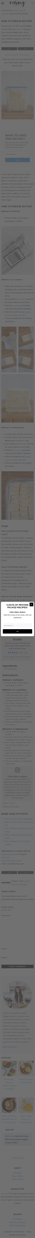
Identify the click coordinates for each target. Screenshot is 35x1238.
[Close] (31, 604)
